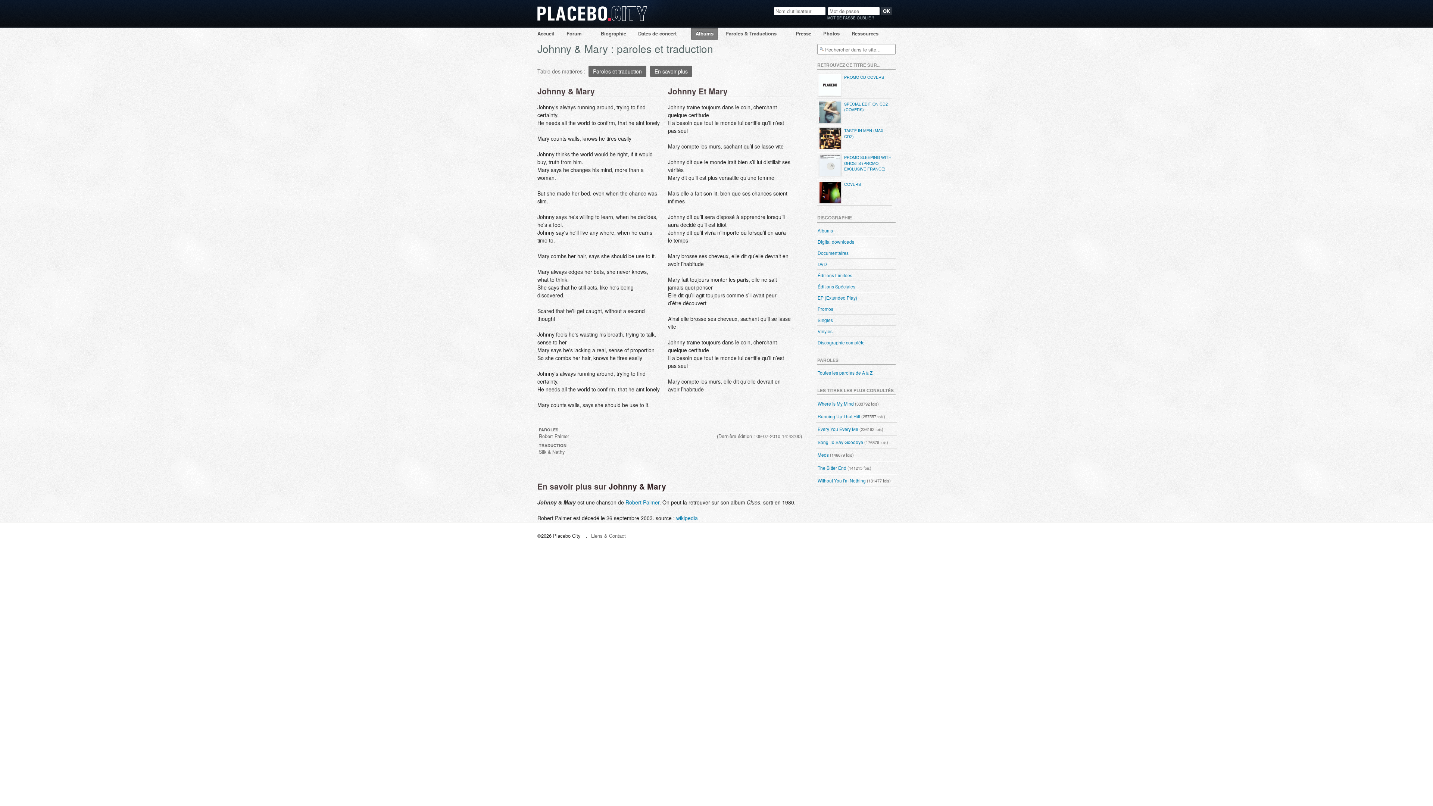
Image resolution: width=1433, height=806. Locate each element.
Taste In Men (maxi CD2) (864, 133)
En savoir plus (671, 71)
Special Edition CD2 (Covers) (866, 107)
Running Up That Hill (839, 416)
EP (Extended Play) (837, 297)
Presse (803, 33)
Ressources (865, 33)
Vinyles (825, 331)
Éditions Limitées (835, 275)
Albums (705, 33)
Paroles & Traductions (751, 33)
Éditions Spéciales (836, 286)
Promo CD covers (864, 77)
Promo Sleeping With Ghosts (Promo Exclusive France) (868, 163)
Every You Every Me (838, 429)
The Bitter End (832, 468)
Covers (852, 184)
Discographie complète (841, 342)
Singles (825, 320)
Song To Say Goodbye (840, 442)
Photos (831, 33)
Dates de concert (657, 33)
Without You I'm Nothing (842, 480)
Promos (825, 309)
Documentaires (833, 253)
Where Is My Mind (836, 403)
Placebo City (592, 20)
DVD (822, 264)
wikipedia (687, 518)
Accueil (546, 33)
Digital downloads (836, 241)
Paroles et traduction (617, 71)
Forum (574, 33)
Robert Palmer (642, 502)
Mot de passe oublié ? (850, 18)
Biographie (613, 33)
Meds (823, 455)
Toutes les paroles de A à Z (845, 372)
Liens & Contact (608, 535)
